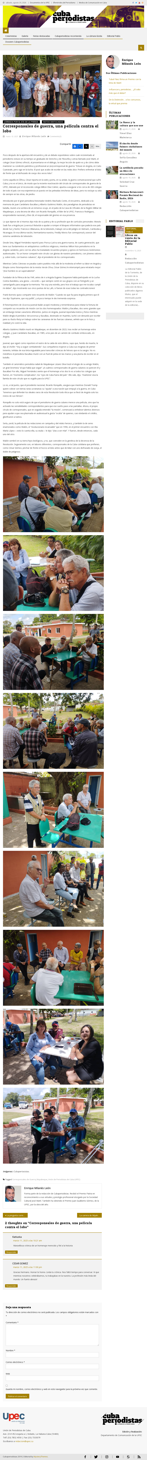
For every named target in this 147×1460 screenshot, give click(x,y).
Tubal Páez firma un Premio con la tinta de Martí (125, 81)
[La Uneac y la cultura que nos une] (112, 125)
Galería (25, 36)
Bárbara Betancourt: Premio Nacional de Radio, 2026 (132, 195)
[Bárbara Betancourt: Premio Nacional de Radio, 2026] (112, 194)
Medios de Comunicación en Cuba (93, 2)
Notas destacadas (41, 36)
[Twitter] (86, 146)
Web (8, 1373)
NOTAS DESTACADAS (53, 122)
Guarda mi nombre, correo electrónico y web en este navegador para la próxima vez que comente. (52, 1389)
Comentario (12, 1322)
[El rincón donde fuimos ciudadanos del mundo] (112, 146)
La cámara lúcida (94, 36)
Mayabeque (42, 1179)
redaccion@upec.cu (24, 1441)
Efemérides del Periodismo (64, 2)
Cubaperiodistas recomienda (68, 36)
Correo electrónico (15, 1362)
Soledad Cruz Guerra (127, 184)
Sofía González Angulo (128, 159)
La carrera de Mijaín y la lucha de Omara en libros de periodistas (90, 1215)
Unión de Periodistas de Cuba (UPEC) (64, 1179)
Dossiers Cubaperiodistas (17, 41)
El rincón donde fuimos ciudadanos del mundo (131, 146)
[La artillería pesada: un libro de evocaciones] (112, 170)
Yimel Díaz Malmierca (126, 135)
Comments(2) (55, 136)
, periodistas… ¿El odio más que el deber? (124, 91)
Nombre (10, 1350)
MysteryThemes (41, 1456)
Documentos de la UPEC (40, 2)
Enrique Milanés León (34, 136)
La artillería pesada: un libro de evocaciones (132, 170)
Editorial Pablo (113, 36)
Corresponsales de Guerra (24, 1179)
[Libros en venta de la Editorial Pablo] (115, 231)
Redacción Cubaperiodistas (129, 208)
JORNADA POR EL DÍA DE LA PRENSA (21, 122)
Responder (11, 1252)
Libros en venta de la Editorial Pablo (132, 239)
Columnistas (11, 36)
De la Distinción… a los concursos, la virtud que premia (125, 101)
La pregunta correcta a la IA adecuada (17, 1215)
